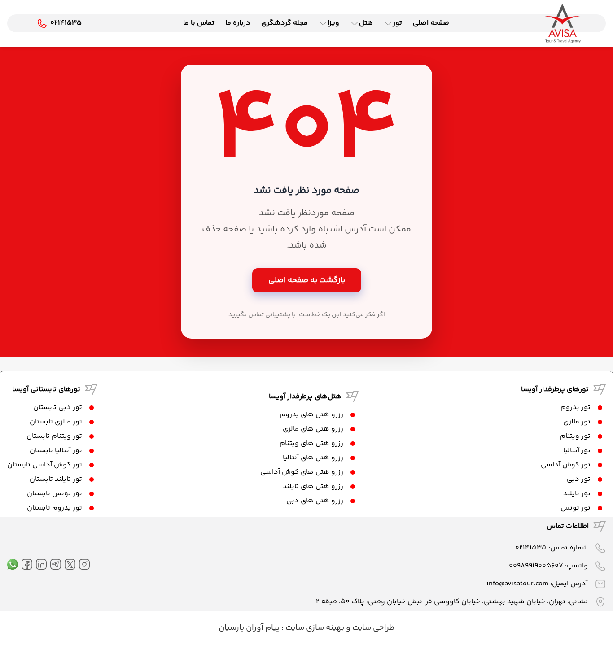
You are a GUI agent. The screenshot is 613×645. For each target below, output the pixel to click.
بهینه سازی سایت (314, 628)
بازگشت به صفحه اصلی (306, 280)
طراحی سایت (372, 628)
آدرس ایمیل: (537, 583)
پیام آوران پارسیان (249, 628)
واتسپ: (548, 565)
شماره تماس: (551, 547)
